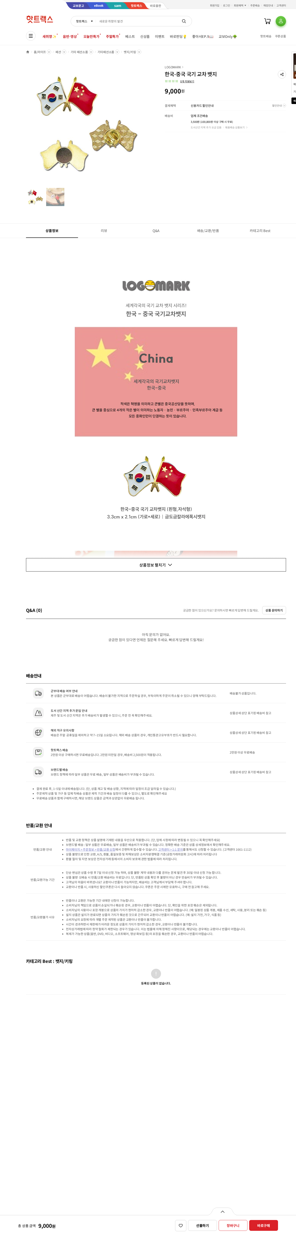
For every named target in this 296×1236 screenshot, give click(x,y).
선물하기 (202, 1225)
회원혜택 (238, 5)
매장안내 (268, 5)
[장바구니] (267, 21)
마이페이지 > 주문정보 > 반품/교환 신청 (90, 849)
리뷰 (104, 230)
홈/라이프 (40, 52)
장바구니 (233, 1225)
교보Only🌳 (228, 36)
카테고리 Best (260, 230)
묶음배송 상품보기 (235, 127)
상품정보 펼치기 (152, 565)
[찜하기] (180, 1225)
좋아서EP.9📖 (202, 36)
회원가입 (215, 5)
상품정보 (52, 230)
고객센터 (281, 5)
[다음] (146, 126)
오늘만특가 (91, 36)
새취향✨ (49, 36)
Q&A (156, 230)
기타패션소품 (106, 52)
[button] (282, 74)
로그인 (226, 5)
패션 (58, 52)
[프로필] (281, 21)
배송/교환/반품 (208, 230)
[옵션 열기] (222, 1211)
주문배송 (255, 5)
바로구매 (263, 1225)
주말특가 (112, 36)
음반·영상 (70, 36)
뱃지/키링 (130, 52)
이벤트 (160, 36)
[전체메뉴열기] (31, 36)
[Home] (27, 52)
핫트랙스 (81, 21)
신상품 (145, 36)
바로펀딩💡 (178, 36)
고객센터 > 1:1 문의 (170, 849)
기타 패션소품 (79, 52)
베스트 (130, 36)
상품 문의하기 (274, 610)
